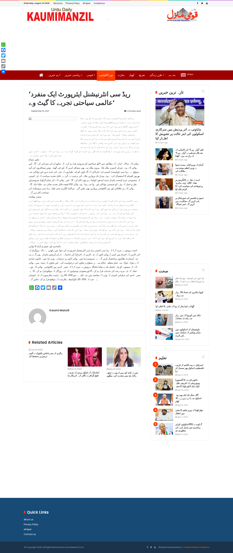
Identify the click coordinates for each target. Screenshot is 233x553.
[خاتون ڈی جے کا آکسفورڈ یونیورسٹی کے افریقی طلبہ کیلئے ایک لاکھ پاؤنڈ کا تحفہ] (164, 384)
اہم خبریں (54, 75)
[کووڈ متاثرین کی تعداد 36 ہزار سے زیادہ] (164, 297)
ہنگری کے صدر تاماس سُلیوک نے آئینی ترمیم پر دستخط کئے (46, 355)
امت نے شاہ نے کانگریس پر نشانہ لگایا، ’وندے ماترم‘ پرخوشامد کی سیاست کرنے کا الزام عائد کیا (189, 184)
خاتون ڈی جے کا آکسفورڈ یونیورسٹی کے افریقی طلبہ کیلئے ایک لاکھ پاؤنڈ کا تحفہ (187, 383)
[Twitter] (202, 3)
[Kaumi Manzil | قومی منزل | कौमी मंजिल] (116, 14)
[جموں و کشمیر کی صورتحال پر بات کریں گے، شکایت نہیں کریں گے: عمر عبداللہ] (164, 202)
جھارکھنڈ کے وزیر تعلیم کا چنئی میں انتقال (189, 412)
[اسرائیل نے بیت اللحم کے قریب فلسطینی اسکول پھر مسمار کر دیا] (164, 369)
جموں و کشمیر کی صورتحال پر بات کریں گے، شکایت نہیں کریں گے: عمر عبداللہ (189, 201)
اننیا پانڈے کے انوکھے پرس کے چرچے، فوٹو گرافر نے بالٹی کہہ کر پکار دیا (83, 374)
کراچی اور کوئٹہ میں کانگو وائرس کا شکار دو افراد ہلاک (189, 279)
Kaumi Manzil (59, 310)
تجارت (121, 75)
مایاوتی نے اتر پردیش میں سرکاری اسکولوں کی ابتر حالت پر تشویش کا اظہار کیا (179, 133)
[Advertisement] (116, 46)
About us (57, 3)
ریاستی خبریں (72, 75)
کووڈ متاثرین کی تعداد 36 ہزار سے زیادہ (189, 294)
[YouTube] (206, 3)
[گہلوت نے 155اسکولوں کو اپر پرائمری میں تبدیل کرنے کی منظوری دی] (164, 429)
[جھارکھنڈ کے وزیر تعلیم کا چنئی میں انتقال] (164, 415)
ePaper (87, 3)
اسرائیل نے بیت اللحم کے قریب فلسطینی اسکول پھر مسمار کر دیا (189, 368)
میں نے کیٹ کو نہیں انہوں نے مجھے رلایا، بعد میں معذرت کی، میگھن (122, 374)
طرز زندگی (155, 75)
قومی (90, 75)
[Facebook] (197, 3)
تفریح (142, 75)
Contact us (99, 3)
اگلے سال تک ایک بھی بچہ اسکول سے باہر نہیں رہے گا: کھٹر (188, 398)
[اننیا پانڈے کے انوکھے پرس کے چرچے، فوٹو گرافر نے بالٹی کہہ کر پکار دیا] (85, 357)
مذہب (171, 75)
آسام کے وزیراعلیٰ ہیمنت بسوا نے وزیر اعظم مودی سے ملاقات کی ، (189, 168)
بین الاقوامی (106, 75)
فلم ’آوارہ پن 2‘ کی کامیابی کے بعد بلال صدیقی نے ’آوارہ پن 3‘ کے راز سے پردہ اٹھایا (189, 152)
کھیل (131, 75)
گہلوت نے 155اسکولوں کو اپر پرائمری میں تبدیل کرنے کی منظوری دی (188, 427)
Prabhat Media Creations (196, 547)
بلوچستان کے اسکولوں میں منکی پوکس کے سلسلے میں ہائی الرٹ (188, 332)
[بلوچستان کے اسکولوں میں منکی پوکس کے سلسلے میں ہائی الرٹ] (164, 334)
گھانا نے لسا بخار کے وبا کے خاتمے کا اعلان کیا (174, 306)
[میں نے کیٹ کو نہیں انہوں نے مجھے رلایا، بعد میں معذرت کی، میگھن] (124, 357)
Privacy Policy (73, 3)
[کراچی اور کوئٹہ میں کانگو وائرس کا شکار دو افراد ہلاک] (164, 283)
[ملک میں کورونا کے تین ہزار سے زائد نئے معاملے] (164, 320)
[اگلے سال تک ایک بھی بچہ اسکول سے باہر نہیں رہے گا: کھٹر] (164, 400)
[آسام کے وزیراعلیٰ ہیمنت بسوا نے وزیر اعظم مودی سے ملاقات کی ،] (164, 169)
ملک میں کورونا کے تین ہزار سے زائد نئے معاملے (188, 317)
